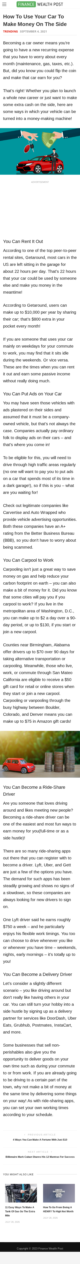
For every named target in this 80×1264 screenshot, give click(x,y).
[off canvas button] (4, 4)
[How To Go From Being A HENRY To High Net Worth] (59, 1193)
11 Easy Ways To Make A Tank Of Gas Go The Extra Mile (20, 1211)
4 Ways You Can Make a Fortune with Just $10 (40, 1139)
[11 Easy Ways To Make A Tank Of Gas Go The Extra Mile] (21, 1193)
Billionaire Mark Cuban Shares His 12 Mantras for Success (40, 1156)
